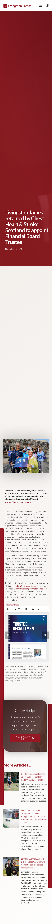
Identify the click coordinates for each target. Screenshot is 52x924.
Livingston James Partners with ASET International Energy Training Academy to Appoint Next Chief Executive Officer (33, 816)
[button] (41, 6)
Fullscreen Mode (12, 605)
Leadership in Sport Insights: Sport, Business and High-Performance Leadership (33, 776)
